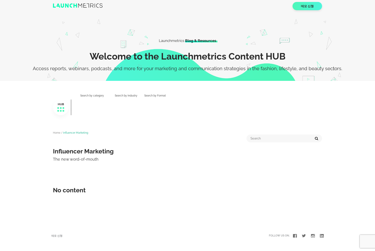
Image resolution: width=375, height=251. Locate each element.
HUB (61, 104)
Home (56, 132)
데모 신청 (307, 6)
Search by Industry (126, 95)
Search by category (92, 95)
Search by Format (155, 95)
